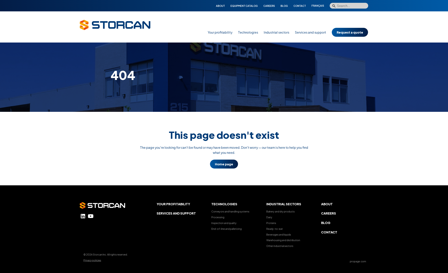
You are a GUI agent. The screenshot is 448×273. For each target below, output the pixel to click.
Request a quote (350, 32)
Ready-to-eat (274, 228)
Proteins (271, 223)
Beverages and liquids (278, 234)
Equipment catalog (244, 5)
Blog (284, 5)
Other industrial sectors (279, 245)
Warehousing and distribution (283, 240)
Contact (299, 5)
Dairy (269, 217)
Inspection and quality (224, 223)
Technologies (248, 32)
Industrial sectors (276, 32)
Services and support (310, 32)
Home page (224, 164)
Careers (269, 5)
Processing (217, 217)
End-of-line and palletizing (226, 228)
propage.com (358, 261)
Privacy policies (92, 260)
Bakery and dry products (280, 211)
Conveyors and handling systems (230, 211)
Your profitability (220, 32)
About (220, 5)
